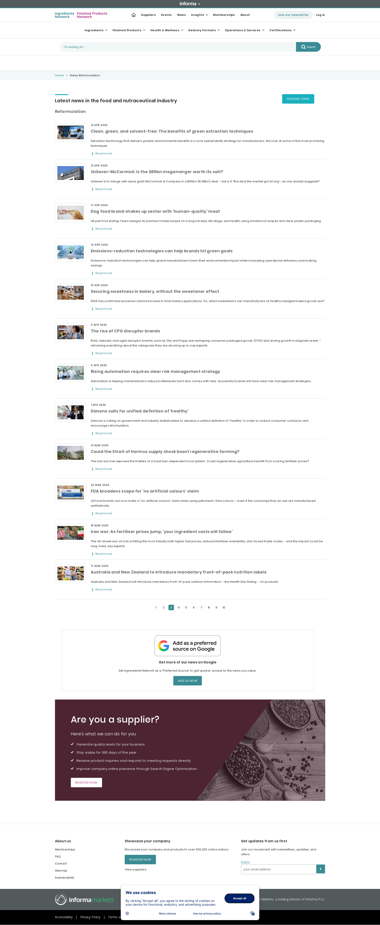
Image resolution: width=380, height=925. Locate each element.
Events (166, 15)
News (181, 15)
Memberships (224, 15)
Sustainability (65, 878)
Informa (190, 3)
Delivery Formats (202, 30)
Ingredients (94, 30)
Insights (197, 15)
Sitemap (61, 870)
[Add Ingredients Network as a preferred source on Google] (187, 645)
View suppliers (135, 869)
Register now (86, 782)
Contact (61, 863)
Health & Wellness (164, 30)
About (245, 15)
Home (59, 75)
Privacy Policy (90, 917)
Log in (320, 15)
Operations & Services (242, 30)
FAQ (58, 856)
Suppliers (148, 15)
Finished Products (127, 30)
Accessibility (64, 917)
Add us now (187, 681)
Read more (104, 153)
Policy (245, 862)
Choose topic (298, 99)
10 (224, 607)
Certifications (280, 30)
